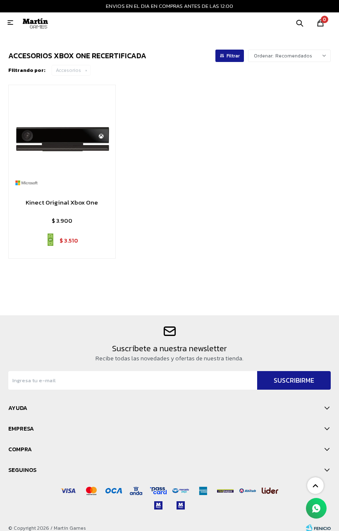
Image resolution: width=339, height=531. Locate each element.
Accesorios (68, 70)
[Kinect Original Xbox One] (62, 138)
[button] (299, 22)
